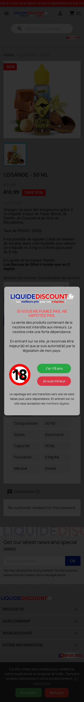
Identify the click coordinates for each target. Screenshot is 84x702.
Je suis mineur (54, 381)
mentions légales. (58, 403)
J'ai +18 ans (54, 368)
